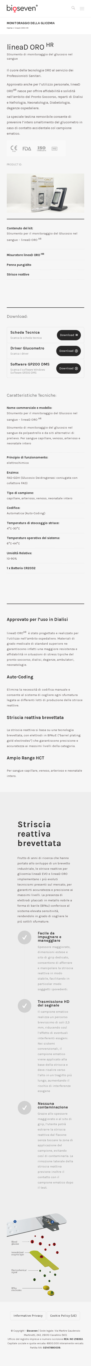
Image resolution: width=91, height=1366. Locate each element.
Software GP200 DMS (30, 364)
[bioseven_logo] (38, 8)
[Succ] (74, 193)
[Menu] (82, 8)
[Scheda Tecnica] (69, 335)
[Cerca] (73, 8)
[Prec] (16, 193)
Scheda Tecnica (25, 332)
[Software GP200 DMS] (68, 368)
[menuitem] (73, 8)
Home (9, 28)
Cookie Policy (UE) (63, 1315)
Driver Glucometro (27, 348)
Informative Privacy (28, 1315)
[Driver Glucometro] (68, 351)
